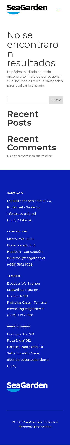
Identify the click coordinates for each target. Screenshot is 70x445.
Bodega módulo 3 (21, 245)
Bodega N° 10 (17, 296)
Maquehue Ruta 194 (23, 290)
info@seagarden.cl (21, 214)
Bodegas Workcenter (23, 283)
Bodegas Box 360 (20, 334)
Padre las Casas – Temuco (27, 302)
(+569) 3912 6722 (19, 264)
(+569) (11, 366)
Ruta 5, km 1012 (19, 340)
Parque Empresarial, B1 (25, 347)
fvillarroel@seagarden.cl (26, 258)
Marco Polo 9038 (20, 239)
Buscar (56, 100)
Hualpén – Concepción (24, 252)
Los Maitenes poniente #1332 (29, 201)
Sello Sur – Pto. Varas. (23, 353)
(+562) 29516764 (19, 220)
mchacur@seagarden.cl (25, 309)
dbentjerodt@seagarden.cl (28, 360)
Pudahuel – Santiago (23, 207)
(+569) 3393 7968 (20, 315)
